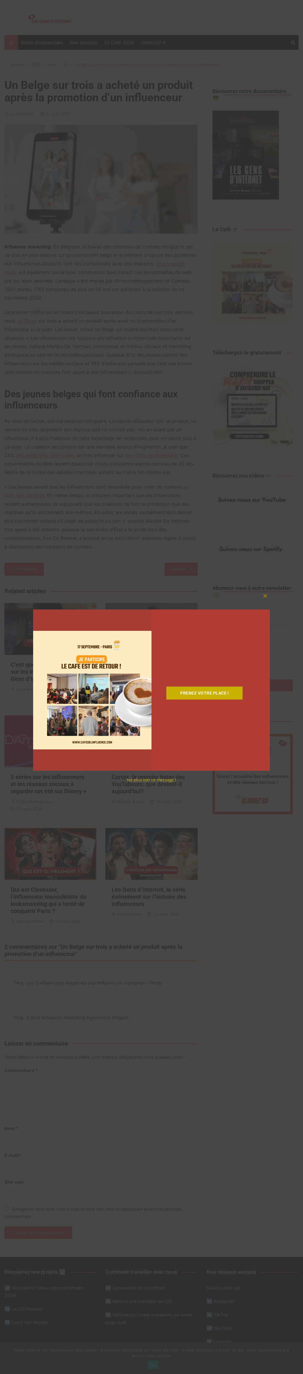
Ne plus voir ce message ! (151, 780)
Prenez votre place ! (204, 693)
